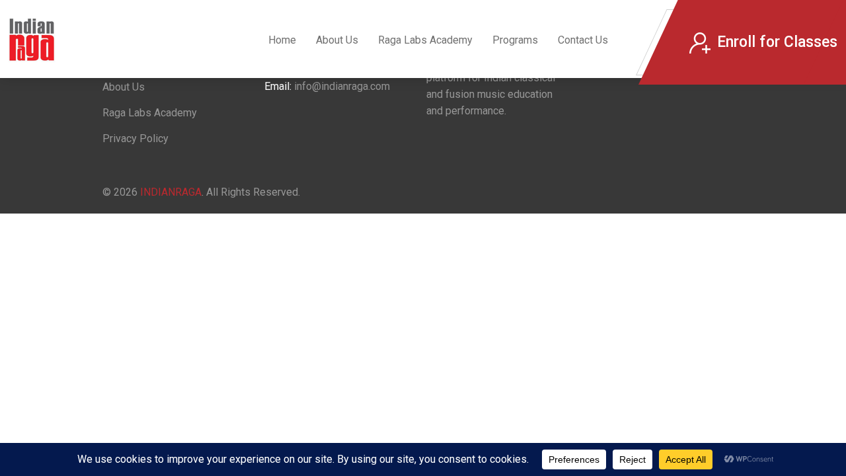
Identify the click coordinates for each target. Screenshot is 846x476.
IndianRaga (171, 192)
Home (282, 40)
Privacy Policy (135, 138)
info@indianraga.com (342, 86)
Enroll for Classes (777, 42)
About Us (337, 40)
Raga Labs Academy (425, 40)
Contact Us (583, 40)
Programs (515, 40)
